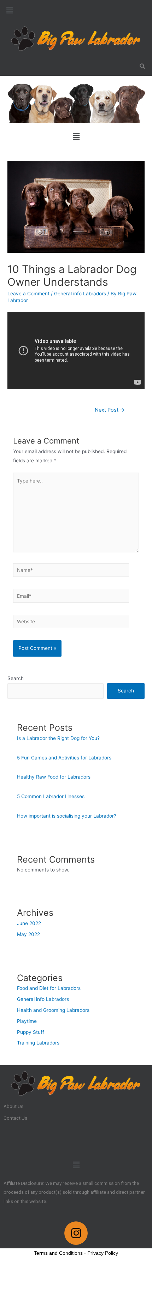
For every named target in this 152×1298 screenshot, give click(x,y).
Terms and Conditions (58, 1253)
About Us (13, 1106)
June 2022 (29, 923)
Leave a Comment (28, 293)
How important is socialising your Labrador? (66, 816)
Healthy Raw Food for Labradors (53, 777)
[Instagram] (76, 1233)
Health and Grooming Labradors (53, 1010)
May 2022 (28, 934)
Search (15, 678)
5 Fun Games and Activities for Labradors (64, 758)
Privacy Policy (102, 1253)
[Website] (71, 623)
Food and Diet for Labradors (49, 988)
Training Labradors (38, 1043)
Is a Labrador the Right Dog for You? (58, 738)
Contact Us (15, 1118)
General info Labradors (80, 293)
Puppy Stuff (30, 1032)
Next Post (110, 410)
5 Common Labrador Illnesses (50, 796)
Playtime (27, 1021)
